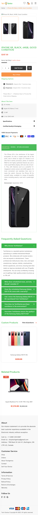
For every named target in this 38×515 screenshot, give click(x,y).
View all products (28, 322)
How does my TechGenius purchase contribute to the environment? (17, 305)
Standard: (18, 84)
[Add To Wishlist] (29, 68)
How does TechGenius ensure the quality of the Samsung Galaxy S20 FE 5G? (19, 313)
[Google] (7, 497)
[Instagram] (4, 497)
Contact (3, 463)
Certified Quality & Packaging (12, 126)
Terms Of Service (7, 476)
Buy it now (16, 75)
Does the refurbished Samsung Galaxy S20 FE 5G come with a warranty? (18, 290)
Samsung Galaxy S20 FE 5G (19, 355)
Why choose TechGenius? (14, 246)
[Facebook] (1, 497)
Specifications (7, 121)
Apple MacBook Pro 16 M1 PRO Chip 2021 (19, 402)
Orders (3, 458)
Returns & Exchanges (8, 485)
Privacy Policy (6, 479)
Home (3, 8)
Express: (18, 88)
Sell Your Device (6, 466)
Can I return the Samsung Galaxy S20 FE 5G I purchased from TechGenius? (18, 298)
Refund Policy (5, 482)
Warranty (4, 488)
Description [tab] (5, 147)
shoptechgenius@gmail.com (18, 439)
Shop (3, 455)
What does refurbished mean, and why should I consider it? (18, 283)
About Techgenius (7, 461)
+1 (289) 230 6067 (14, 437)
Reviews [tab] (13, 147)
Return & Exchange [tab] (23, 147)
